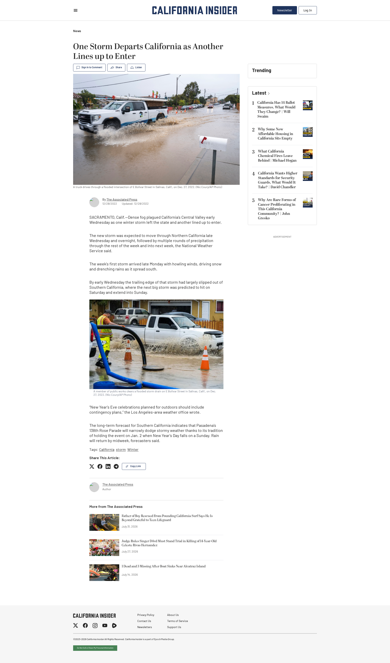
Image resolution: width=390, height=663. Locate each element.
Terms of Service (177, 621)
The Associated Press (121, 199)
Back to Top (375, 655)
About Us (173, 615)
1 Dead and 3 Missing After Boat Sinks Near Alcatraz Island (164, 566)
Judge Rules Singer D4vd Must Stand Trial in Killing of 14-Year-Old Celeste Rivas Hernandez (169, 543)
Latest (259, 93)
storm (121, 450)
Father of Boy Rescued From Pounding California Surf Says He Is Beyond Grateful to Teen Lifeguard (167, 518)
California (106, 450)
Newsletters (144, 627)
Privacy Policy (145, 615)
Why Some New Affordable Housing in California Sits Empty (275, 134)
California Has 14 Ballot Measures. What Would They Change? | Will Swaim (276, 109)
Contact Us (144, 621)
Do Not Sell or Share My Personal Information (95, 648)
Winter (133, 450)
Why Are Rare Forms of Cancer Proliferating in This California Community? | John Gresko (277, 209)
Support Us (174, 627)
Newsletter (284, 10)
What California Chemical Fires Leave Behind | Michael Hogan (277, 156)
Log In (307, 10)
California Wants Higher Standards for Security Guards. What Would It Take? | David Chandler (277, 180)
